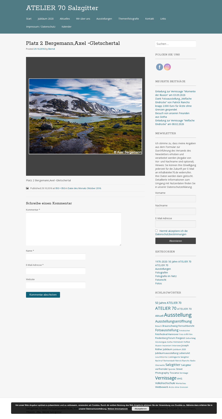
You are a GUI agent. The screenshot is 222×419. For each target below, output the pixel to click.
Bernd (51, 48)
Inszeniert (167, 345)
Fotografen (161, 272)
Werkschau (181, 383)
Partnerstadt (169, 360)
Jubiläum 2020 (46, 18)
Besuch (158, 326)
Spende (171, 369)
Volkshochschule (165, 383)
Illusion (158, 345)
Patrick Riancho (182, 360)
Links (163, 18)
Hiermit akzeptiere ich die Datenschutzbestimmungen (171, 232)
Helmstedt (178, 342)
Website (30, 279)
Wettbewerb (161, 387)
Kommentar (33, 209)
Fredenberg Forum (165, 338)
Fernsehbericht (186, 325)
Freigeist (180, 338)
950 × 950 (60, 188)
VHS (179, 378)
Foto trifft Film (186, 334)
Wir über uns (83, 18)
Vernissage (165, 378)
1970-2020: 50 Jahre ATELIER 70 (173, 261)
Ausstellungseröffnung (173, 321)
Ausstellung (178, 314)
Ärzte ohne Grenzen (178, 387)
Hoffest (186, 342)
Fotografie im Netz (166, 276)
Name (30, 250)
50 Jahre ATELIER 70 (168, 303)
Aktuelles (65, 18)
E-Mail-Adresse (35, 264)
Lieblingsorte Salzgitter (178, 357)
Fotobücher (184, 330)
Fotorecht (160, 279)
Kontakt (149, 18)
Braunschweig (170, 325)
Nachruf (159, 360)
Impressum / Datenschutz (40, 26)
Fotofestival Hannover (167, 334)
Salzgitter (172, 364)
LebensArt (184, 353)
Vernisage (184, 373)
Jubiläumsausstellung (166, 353)
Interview (176, 345)
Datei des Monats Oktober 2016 (84, 188)
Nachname (161, 205)
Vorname (160, 192)
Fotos (158, 283)
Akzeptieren (141, 408)
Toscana (174, 372)
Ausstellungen (104, 18)
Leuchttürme (161, 357)
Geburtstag (190, 338)
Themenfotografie (128, 18)
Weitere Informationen (118, 408)
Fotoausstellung (166, 330)
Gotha (170, 342)
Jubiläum (167, 349)
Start (29, 18)
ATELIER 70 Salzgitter (62, 8)
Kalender (66, 26)
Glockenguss (160, 342)
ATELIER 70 (161, 265)
